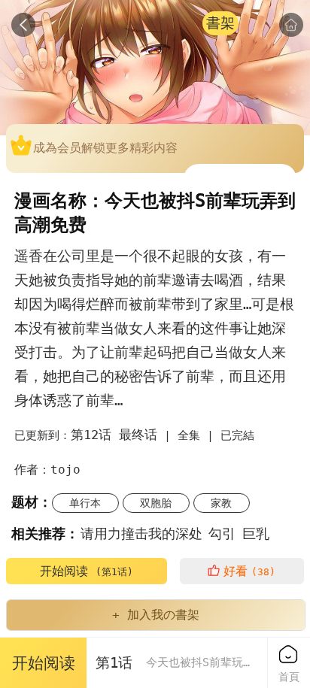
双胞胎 (156, 503)
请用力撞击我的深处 (141, 533)
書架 (220, 23)
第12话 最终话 (114, 434)
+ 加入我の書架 (155, 615)
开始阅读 (86, 571)
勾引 (222, 533)
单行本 (85, 503)
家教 (221, 503)
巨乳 (255, 533)
